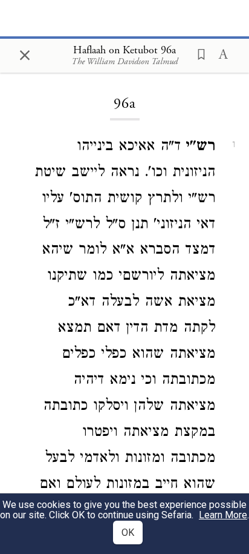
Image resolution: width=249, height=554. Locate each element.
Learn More (223, 515)
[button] (198, 53)
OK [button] (127, 532)
